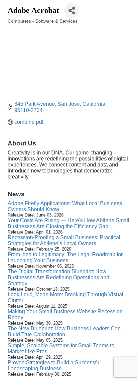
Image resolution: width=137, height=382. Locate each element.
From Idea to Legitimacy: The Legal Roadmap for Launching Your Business (65, 257)
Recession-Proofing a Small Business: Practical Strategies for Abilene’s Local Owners (64, 240)
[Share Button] (71, 10)
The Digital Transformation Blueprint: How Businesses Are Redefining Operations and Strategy (58, 277)
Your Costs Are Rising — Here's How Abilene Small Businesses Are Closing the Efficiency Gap (68, 223)
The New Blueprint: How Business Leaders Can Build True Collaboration (64, 331)
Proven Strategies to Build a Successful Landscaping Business (54, 365)
